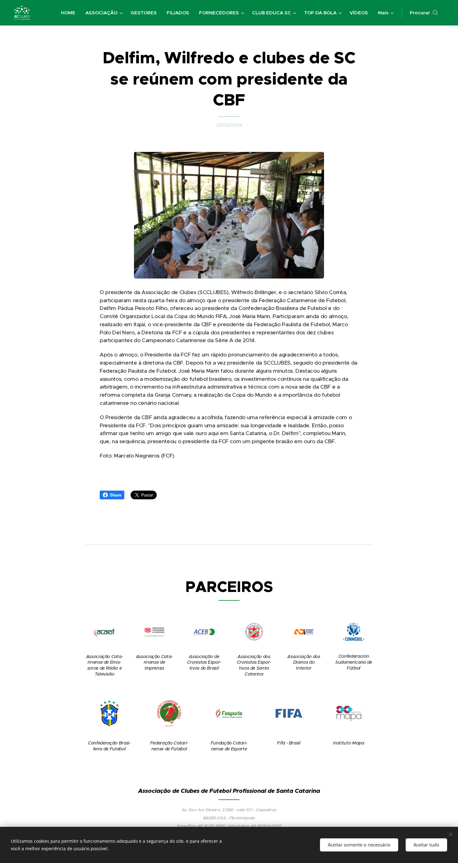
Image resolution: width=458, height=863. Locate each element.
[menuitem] (70, 13)
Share (115, 494)
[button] (424, 13)
